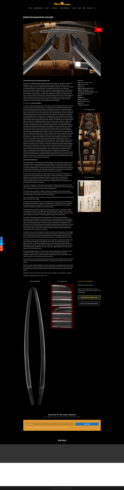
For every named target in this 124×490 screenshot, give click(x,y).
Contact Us (89, 8)
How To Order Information (89, 303)
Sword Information (64, 8)
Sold (99, 30)
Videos (79, 8)
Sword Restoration (38, 8)
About (74, 8)
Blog (84, 8)
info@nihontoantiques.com (89, 297)
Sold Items (54, 8)
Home (30, 8)
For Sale (46, 8)
